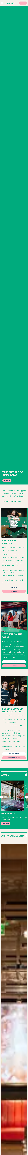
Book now (7, 480)
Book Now (23, 3)
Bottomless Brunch (14, 757)
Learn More (5, 823)
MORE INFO (14, 587)
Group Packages (14, 753)
